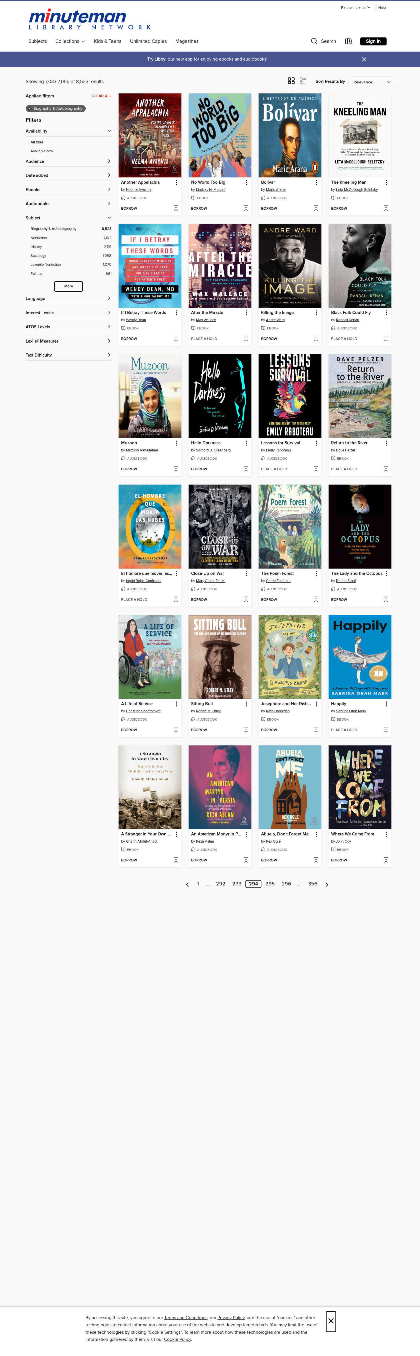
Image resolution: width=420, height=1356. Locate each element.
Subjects (38, 41)
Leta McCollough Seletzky (357, 189)
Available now (42, 151)
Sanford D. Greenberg (213, 450)
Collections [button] (68, 41)
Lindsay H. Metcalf (210, 189)
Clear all (101, 96)
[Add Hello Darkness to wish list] (245, 469)
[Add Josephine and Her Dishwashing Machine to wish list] (315, 730)
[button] (356, 8)
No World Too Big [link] (208, 182)
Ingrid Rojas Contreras (143, 581)
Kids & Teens (107, 41)
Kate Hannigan (278, 711)
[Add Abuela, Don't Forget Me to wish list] (315, 860)
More (68, 286)
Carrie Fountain (278, 581)
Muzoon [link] (129, 443)
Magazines (187, 41)
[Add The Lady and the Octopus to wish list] (385, 600)
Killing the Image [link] (277, 312)
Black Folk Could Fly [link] (351, 312)
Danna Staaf (346, 581)
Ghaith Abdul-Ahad (141, 841)
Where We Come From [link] (352, 834)
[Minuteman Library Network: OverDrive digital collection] (90, 20)
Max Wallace (206, 320)
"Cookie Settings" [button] (164, 1332)
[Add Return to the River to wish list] (385, 469)
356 (312, 884)
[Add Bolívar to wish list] (315, 209)
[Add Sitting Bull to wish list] (245, 730)
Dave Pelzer (345, 450)
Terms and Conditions (185, 1318)
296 (286, 884)
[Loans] (348, 42)
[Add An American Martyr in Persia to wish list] (245, 860)
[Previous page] (187, 884)
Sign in (373, 41)
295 (270, 884)
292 (220, 884)
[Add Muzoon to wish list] (175, 469)
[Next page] (327, 884)
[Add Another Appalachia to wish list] (175, 209)
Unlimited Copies (148, 41)
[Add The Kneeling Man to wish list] (385, 209)
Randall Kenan (347, 320)
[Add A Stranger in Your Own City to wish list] (175, 860)
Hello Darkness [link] (206, 443)
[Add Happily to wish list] (385, 730)
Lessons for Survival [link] (280, 443)
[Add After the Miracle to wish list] (245, 339)
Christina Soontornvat (143, 711)
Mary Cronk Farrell (210, 581)
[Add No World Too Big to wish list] (245, 209)
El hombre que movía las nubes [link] (147, 573)
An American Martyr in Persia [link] (217, 834)
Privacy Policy (231, 1318)
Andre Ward (275, 320)
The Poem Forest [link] (277, 573)
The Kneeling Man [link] (349, 182)
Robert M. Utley (208, 711)
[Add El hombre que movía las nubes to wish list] (175, 600)
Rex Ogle (273, 841)
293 (236, 884)
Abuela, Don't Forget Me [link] (285, 834)
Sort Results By (330, 81)
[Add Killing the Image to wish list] (315, 339)
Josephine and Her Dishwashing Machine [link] (287, 704)
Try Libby (156, 59)
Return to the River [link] (349, 443)
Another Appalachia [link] (140, 182)
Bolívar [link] (268, 182)
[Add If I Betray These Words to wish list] (175, 339)
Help (382, 8)
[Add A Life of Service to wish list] (175, 730)
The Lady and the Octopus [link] (357, 573)
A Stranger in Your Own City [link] (147, 834)
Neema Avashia (138, 189)
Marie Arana (276, 189)
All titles (37, 142)
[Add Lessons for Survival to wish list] (315, 469)
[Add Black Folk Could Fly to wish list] (385, 339)
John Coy (343, 841)
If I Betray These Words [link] (143, 312)
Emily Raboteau (278, 450)
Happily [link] (338, 704)
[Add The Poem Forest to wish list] (315, 600)
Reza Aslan (205, 841)
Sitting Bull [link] (202, 704)
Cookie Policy (177, 1339)
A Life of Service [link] (137, 704)
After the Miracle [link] (207, 312)
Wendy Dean (136, 320)
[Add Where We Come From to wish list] (385, 860)
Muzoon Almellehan (142, 450)
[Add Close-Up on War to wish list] (245, 600)
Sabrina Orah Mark (351, 711)
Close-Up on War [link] (207, 573)
